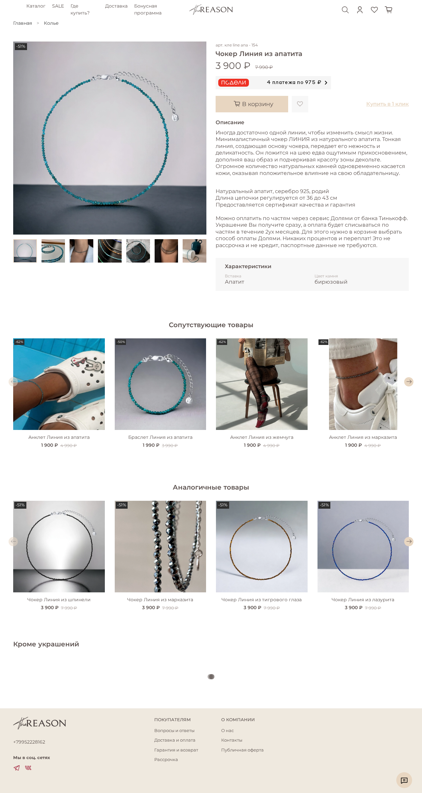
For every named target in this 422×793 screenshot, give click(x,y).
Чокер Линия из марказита (160, 599)
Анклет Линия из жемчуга (261, 437)
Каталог (35, 6)
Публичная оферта (242, 750)
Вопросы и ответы (174, 730)
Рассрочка (166, 759)
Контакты (231, 740)
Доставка (116, 6)
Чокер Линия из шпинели (59, 599)
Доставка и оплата (175, 740)
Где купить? (80, 9)
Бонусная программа (148, 9)
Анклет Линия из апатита (59, 437)
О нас (227, 730)
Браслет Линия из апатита (160, 437)
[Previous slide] (22, 138)
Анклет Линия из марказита (363, 437)
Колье (51, 23)
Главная (22, 23)
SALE (58, 6)
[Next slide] (197, 138)
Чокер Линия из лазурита (363, 599)
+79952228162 (29, 742)
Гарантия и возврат (176, 750)
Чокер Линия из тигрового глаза (262, 599)
